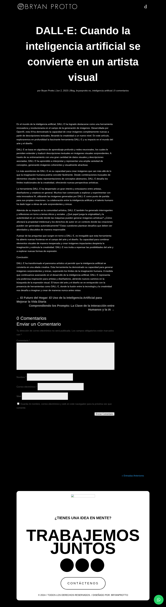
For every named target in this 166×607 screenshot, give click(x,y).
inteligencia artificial (102, 90)
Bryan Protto (47, 90)
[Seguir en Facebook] (67, 565)
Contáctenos (83, 583)
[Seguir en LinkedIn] (97, 565)
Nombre (21, 377)
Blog (72, 90)
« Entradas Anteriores (133, 475)
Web (19, 396)
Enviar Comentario (104, 414)
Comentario (23, 340)
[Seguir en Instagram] (82, 565)
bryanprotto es (83, 90)
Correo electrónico (27, 386)
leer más (135, 221)
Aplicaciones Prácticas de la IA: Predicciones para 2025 (135, 267)
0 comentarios (121, 90)
